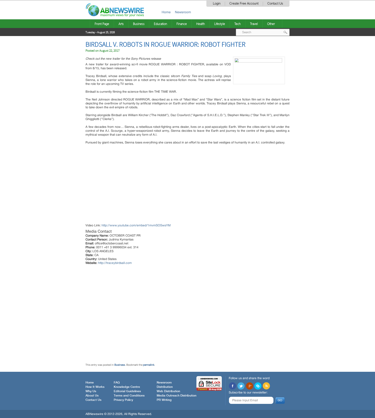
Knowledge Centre (127, 386)
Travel (254, 23)
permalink (148, 364)
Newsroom (183, 12)
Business (139, 23)
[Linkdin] (249, 386)
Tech (237, 23)
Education (160, 23)
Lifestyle (219, 23)
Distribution (165, 386)
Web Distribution (168, 391)
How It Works (95, 386)
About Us (92, 395)
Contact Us (275, 3)
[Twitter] (241, 386)
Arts (121, 23)
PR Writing (164, 400)
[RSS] (266, 386)
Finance (181, 23)
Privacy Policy (123, 400)
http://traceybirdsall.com (115, 263)
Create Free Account (243, 3)
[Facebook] (232, 386)
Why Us (91, 391)
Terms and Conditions (129, 395)
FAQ (117, 382)
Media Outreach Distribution (176, 395)
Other (271, 23)
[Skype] (258, 386)
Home (166, 12)
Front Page (102, 23)
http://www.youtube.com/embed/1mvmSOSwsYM (136, 225)
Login (216, 3)
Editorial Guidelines (127, 391)
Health (200, 23)
